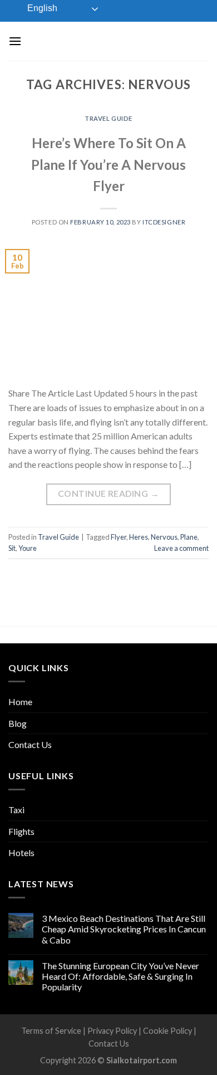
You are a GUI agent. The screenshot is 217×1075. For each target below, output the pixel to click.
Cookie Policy (167, 1030)
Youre (27, 548)
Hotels (21, 852)
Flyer (118, 536)
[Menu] (15, 41)
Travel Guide (108, 118)
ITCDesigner (163, 222)
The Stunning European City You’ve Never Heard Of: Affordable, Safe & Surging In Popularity (120, 976)
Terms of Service (51, 1030)
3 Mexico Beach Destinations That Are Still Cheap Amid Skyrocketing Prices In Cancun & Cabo (124, 929)
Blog (17, 723)
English (41, 8)
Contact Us (30, 744)
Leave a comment (181, 548)
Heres (138, 536)
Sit (12, 548)
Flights (21, 831)
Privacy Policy (112, 1030)
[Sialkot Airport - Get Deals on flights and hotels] (110, 40)
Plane (189, 536)
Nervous (164, 536)
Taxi (16, 809)
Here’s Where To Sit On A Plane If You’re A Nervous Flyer (108, 164)
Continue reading (108, 493)
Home (20, 701)
